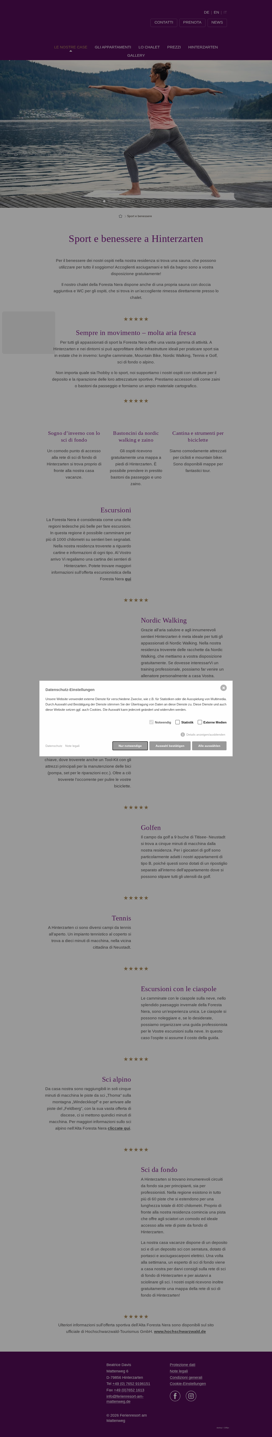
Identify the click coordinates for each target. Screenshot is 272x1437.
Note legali (72, 745)
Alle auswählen (209, 745)
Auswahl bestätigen (170, 745)
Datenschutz (53, 745)
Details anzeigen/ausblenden (205, 734)
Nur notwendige (130, 745)
